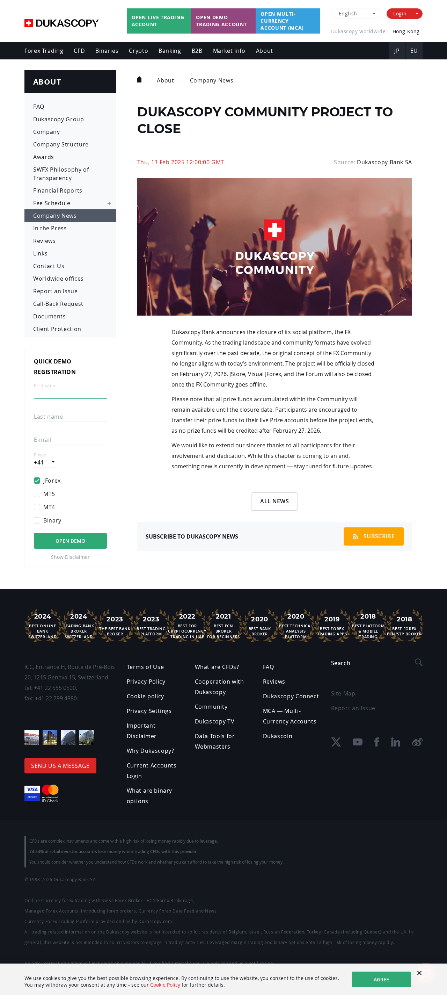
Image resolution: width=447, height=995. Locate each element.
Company (46, 132)
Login (400, 13)
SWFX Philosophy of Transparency (61, 174)
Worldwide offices (58, 278)
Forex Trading (43, 51)
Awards (43, 157)
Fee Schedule (52, 203)
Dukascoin (278, 736)
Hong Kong (406, 31)
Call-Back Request (58, 304)
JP (397, 51)
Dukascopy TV (215, 721)
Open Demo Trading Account (221, 21)
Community (211, 707)
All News (274, 501)
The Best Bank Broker (114, 625)
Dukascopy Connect (291, 696)
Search (341, 663)
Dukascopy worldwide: (359, 31)
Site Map (343, 693)
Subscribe (379, 536)
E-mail (42, 440)
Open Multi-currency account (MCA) (282, 20)
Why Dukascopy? (150, 751)
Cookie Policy (165, 984)
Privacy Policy (146, 681)
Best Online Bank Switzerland (42, 625)
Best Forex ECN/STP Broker (404, 625)
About (264, 51)
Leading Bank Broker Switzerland (79, 625)
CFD (79, 51)
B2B (197, 51)
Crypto (138, 51)
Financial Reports (57, 190)
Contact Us (48, 266)
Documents (49, 316)
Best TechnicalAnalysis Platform (296, 625)
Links (40, 253)
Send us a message (60, 766)
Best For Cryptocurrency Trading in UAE (187, 625)
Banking (170, 51)
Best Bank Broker (260, 625)
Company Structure (61, 144)
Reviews (44, 241)
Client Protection (57, 329)
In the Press (50, 228)
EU (414, 51)
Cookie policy (145, 696)
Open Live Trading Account (158, 21)
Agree (381, 979)
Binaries (106, 51)
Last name (48, 416)
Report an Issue (55, 291)
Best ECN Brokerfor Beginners (223, 625)
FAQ (38, 106)
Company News (55, 215)
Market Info (229, 51)
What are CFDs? (217, 667)
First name (45, 386)
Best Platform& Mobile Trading (368, 625)
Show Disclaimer (70, 557)
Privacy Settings (149, 711)
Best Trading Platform (151, 625)
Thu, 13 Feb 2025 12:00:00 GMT (181, 162)
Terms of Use (145, 667)
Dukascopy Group (58, 119)
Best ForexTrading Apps (332, 625)
